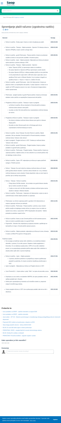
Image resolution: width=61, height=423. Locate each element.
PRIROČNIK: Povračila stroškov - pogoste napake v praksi (20, 335)
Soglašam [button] (55, 419)
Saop (4, 17)
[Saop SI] (10, 2)
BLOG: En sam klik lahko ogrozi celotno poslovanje (18, 327)
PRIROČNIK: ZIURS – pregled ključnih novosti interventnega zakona (23, 330)
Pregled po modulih (19, 17)
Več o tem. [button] (33, 420)
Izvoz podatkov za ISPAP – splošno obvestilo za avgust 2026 (21, 311)
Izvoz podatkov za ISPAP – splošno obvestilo (16, 314)
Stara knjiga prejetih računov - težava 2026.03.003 (18, 325)
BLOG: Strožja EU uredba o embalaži (14, 333)
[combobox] (29, 11)
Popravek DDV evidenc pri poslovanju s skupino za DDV (20, 322)
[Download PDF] (3, 29)
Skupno (10, 17)
